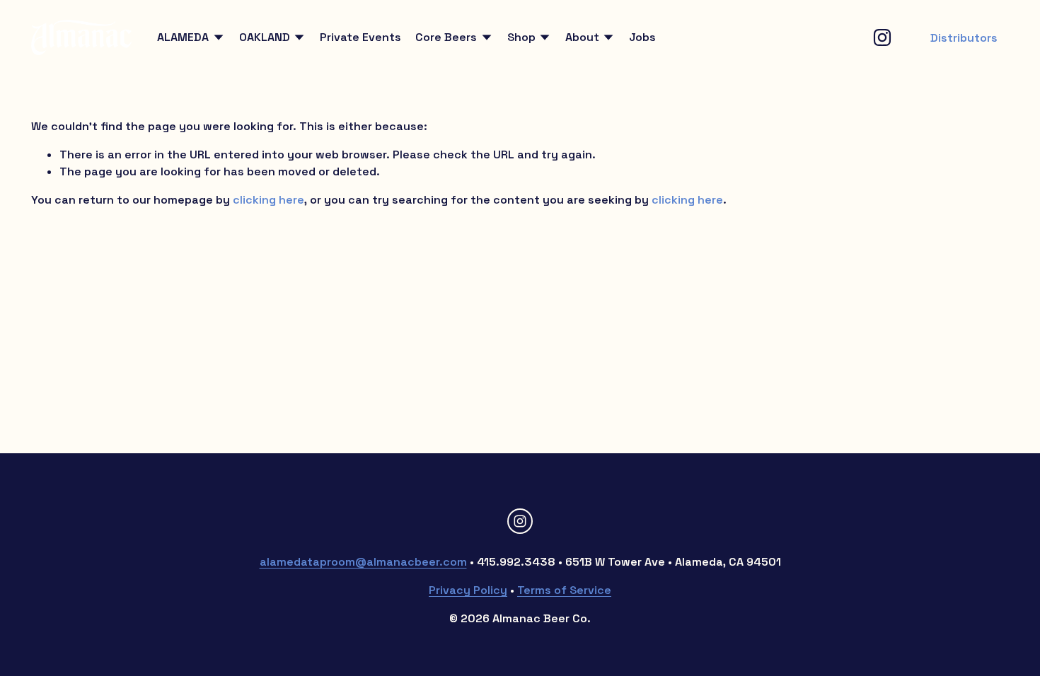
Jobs (642, 37)
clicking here (268, 199)
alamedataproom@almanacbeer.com (363, 561)
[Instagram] (882, 37)
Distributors (964, 37)
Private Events (360, 37)
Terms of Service (564, 590)
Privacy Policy (468, 590)
